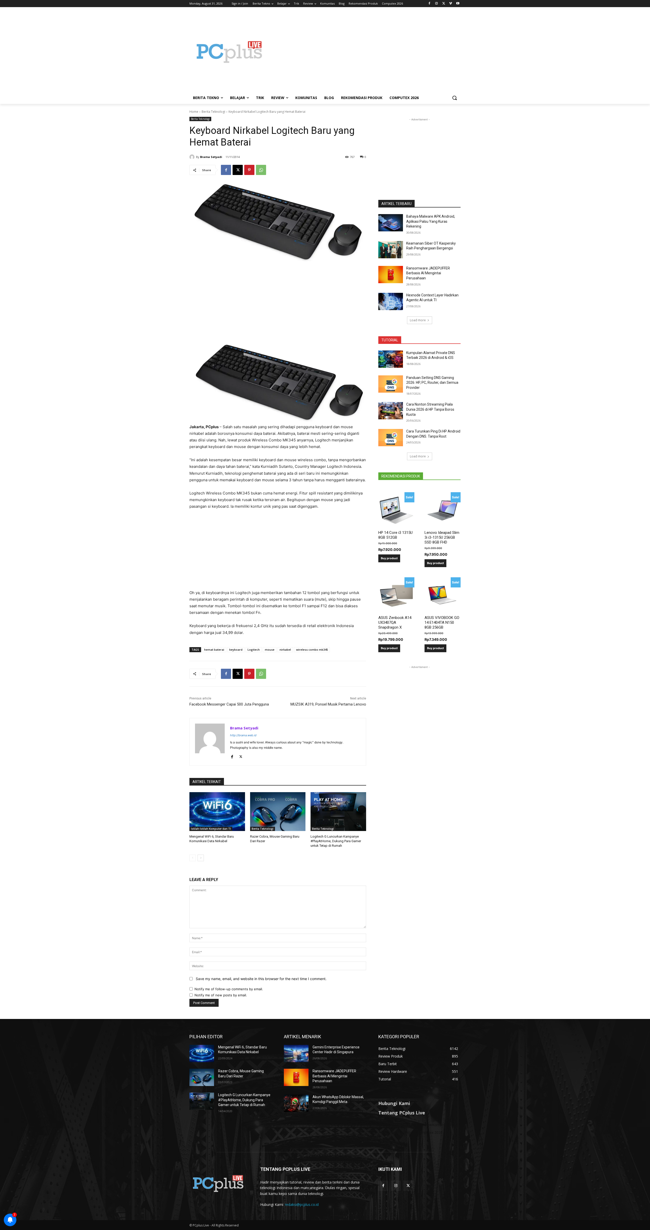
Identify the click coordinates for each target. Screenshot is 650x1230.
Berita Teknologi (213, 111)
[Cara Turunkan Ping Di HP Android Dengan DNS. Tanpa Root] (390, 437)
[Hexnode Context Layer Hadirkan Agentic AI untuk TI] (390, 301)
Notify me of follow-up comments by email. (228, 989)
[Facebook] (429, 4)
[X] (444, 4)
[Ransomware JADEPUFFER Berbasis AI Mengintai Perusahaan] (390, 274)
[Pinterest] (249, 170)
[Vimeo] (450, 4)
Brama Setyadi (211, 157)
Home (193, 111)
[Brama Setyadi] (192, 156)
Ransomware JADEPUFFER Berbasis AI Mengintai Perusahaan (428, 273)
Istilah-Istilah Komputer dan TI (211, 828)
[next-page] (201, 858)
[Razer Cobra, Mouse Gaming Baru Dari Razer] (278, 811)
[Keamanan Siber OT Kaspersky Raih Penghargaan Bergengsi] (390, 249)
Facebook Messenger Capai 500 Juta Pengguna (229, 704)
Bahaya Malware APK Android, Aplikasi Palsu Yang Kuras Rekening (430, 221)
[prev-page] (192, 858)
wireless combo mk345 (312, 649)
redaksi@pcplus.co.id (302, 1204)
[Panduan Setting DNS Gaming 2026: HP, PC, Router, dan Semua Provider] (390, 384)
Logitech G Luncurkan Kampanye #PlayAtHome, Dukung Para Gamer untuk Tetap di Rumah (336, 841)
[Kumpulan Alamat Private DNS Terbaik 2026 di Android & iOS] (390, 359)
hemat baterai (214, 649)
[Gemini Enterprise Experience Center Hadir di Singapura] (296, 1053)
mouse (269, 649)
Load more (418, 320)
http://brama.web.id (243, 735)
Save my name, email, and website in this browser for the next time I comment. (261, 979)
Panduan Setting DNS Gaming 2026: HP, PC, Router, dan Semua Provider (432, 383)
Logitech (254, 649)
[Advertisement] (366, 51)
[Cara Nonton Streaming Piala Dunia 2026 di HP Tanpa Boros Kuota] (390, 410)
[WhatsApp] (261, 170)
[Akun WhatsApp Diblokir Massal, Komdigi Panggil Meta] (296, 1103)
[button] (454, 98)
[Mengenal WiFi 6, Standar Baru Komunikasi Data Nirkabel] (217, 811)
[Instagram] (437, 4)
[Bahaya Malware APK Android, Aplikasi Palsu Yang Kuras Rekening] (390, 222)
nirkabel (285, 649)
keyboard (235, 649)
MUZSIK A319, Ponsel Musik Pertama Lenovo (328, 704)
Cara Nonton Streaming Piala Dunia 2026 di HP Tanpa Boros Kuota (430, 409)
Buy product (389, 558)
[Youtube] (458, 4)
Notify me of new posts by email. (220, 995)
